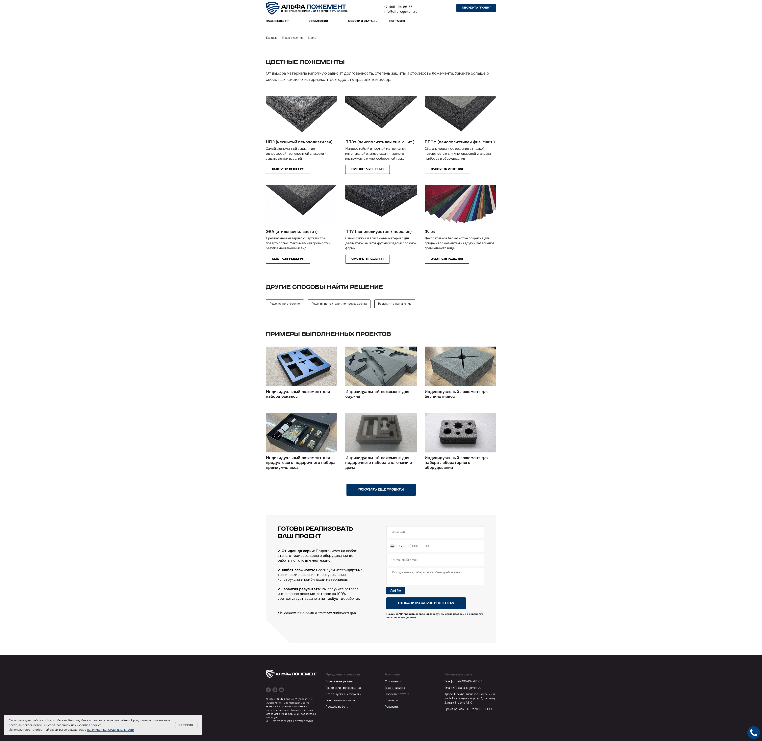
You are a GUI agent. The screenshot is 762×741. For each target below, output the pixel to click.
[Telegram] (268, 689)
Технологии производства (343, 688)
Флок (430, 231)
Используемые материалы (343, 694)
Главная (271, 37)
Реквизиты (392, 706)
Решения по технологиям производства (339, 303)
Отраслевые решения (340, 681)
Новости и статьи (361, 21)
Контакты (391, 700)
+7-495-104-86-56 (398, 7)
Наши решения (277, 21)
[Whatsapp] (274, 689)
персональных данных (401, 617)
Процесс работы (336, 706)
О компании (393, 681)
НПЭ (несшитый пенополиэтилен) (299, 142)
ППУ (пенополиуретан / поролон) (378, 231)
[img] (306, 8)
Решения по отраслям (285, 303)
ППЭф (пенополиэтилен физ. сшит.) (460, 142)
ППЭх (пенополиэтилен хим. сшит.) (380, 142)
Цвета (312, 37)
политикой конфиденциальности (110, 730)
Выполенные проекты (340, 700)
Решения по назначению (394, 303)
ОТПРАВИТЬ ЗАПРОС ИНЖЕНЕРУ (426, 603)
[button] (476, 8)
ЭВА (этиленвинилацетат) (292, 231)
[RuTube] (281, 689)
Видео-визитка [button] (395, 688)
